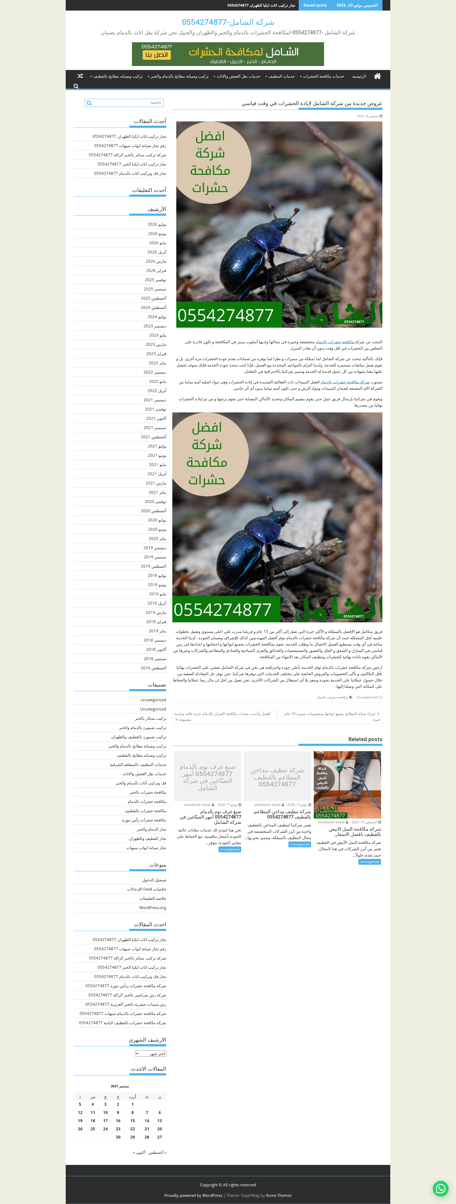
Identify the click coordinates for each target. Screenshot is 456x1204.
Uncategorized (367, 697)
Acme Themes (279, 1195)
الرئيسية (359, 76)
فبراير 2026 (156, 270)
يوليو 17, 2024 (297, 804)
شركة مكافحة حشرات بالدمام (345, 381)
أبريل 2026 (157, 252)
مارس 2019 (156, 612)
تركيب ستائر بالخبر (150, 718)
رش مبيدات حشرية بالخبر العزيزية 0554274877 (126, 1004)
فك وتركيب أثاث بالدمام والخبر (141, 783)
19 (80, 1120)
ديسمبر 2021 (155, 399)
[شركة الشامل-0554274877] (377, 75)
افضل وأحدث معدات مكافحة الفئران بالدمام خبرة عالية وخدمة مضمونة (222, 716)
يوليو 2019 (157, 575)
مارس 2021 (156, 483)
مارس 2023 (156, 344)
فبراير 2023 (156, 353)
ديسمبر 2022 (155, 372)
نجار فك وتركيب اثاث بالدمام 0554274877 (130, 173)
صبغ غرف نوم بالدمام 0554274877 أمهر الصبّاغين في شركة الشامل (207, 778)
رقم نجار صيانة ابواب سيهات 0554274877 (262, 5)
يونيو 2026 (157, 233)
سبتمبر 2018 (155, 658)
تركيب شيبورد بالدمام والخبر (142, 727)
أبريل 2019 (157, 603)
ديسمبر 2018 (155, 640)
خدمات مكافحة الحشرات (323, 76)
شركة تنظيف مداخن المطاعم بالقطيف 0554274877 (277, 777)
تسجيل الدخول (154, 879)
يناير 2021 (157, 492)
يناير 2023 (157, 362)
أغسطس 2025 (153, 298)
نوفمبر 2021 (155, 409)
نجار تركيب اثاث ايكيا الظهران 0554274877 (129, 136)
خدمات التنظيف (281, 76)
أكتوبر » (139, 1152)
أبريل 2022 (157, 390)
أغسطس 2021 (153, 436)
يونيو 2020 (157, 529)
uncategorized (153, 699)
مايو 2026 (157, 242)
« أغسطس (157, 1152)
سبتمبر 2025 (155, 288)
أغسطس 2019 (153, 566)
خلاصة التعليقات (153, 898)
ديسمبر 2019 (155, 547)
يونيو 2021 (157, 455)
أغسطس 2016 (153, 667)
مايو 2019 (157, 593)
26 (80, 1128)
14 (147, 1120)
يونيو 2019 (157, 584)
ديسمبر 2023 (155, 325)
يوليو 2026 (157, 224)
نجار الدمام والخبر (151, 829)
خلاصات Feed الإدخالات (146, 889)
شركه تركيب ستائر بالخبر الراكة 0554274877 (127, 154)
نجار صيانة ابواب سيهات (146, 847)
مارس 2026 (156, 261)
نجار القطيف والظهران (147, 838)
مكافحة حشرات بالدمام (335, 341)
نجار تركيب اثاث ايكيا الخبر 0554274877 (132, 164)
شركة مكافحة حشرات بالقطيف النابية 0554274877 (122, 1022)
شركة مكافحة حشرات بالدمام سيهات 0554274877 (123, 1013)
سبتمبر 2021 (155, 427)
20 (159, 1128)
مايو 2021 (157, 464)
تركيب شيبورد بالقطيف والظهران (138, 736)
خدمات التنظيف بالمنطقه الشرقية (138, 764)
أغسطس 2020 (153, 510)
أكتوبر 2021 (156, 418)
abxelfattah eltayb (331, 822)
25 (93, 1128)
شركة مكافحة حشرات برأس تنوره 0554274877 (126, 985)
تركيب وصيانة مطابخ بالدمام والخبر (179, 76)
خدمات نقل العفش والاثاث (238, 76)
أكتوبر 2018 (156, 649)
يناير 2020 (157, 538)
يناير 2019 (157, 630)
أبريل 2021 (157, 473)
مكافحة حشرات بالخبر (148, 792)
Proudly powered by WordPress (193, 1195)
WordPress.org (152, 907)
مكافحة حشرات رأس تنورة (144, 819)
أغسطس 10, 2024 (365, 822)
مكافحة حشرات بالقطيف (145, 810)
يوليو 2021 (157, 446)
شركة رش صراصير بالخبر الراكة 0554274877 (127, 995)
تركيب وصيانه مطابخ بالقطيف (117, 76)
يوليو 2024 (157, 316)
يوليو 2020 (157, 520)
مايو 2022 (157, 381)
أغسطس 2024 (153, 307)
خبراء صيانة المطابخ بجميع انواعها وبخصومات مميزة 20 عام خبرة (333, 716)
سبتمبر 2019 (155, 556)
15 (132, 1120)
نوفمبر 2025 (155, 279)
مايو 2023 (157, 335)
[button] (441, 1189)
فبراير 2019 (156, 621)
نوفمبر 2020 (155, 501)
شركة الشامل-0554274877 (228, 22)
